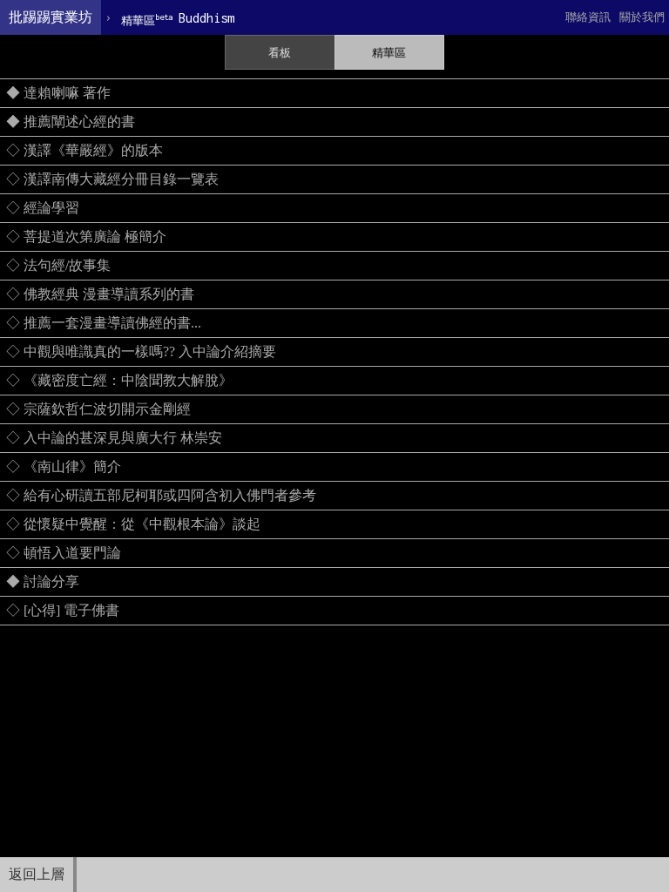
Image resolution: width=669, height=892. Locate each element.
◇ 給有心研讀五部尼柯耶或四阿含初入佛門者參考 (161, 495)
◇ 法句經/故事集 (58, 265)
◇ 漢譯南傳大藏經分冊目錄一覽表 (112, 179)
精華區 (389, 52)
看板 (279, 52)
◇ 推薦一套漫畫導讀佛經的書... (103, 322)
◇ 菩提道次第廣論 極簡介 (86, 236)
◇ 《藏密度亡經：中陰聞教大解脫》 (119, 380)
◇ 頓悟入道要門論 (63, 552)
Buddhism (177, 18)
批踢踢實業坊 (50, 17)
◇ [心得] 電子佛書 (62, 610)
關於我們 (642, 17)
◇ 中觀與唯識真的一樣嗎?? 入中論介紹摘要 (141, 351)
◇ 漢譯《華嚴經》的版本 (84, 150)
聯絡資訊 (588, 17)
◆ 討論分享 (42, 581)
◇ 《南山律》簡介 (63, 466)
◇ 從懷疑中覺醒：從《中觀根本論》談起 (133, 524)
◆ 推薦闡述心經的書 (70, 121)
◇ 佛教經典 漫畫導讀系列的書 (100, 294)
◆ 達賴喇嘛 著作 (58, 92)
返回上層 (36, 874)
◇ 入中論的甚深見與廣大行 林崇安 (114, 437)
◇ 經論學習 (42, 207)
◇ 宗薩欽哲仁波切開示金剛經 (98, 409)
